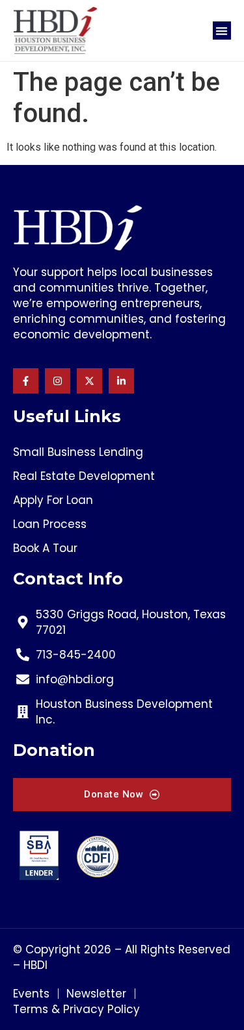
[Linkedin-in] (121, 381)
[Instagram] (57, 381)
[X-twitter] (89, 381)
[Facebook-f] (25, 381)
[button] (222, 30)
